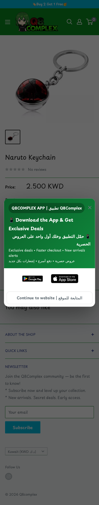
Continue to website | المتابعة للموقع (49, 298)
